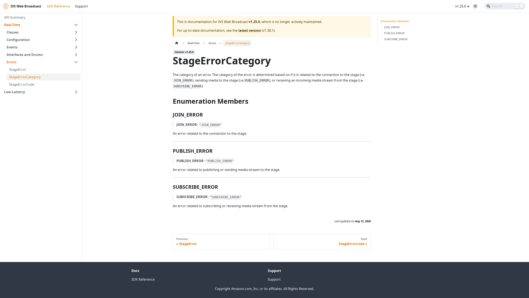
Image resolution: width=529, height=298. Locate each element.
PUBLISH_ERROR (394, 33)
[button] (41, 25)
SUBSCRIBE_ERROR (395, 39)
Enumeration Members (395, 21)
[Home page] (177, 43)
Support (81, 6)
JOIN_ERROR (392, 27)
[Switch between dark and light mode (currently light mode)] (475, 6)
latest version (249, 30)
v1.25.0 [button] (460, 6)
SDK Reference (58, 6)
